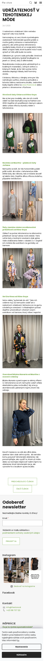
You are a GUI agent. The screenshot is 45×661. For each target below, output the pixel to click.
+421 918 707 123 (13, 610)
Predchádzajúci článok (22, 481)
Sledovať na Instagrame (24, 586)
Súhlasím (21, 654)
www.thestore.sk (29, 85)
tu (18, 640)
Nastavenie (21, 646)
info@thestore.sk (13, 607)
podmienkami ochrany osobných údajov (21, 533)
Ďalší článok (22, 489)
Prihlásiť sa (11, 541)
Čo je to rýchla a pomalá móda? (17, 627)
